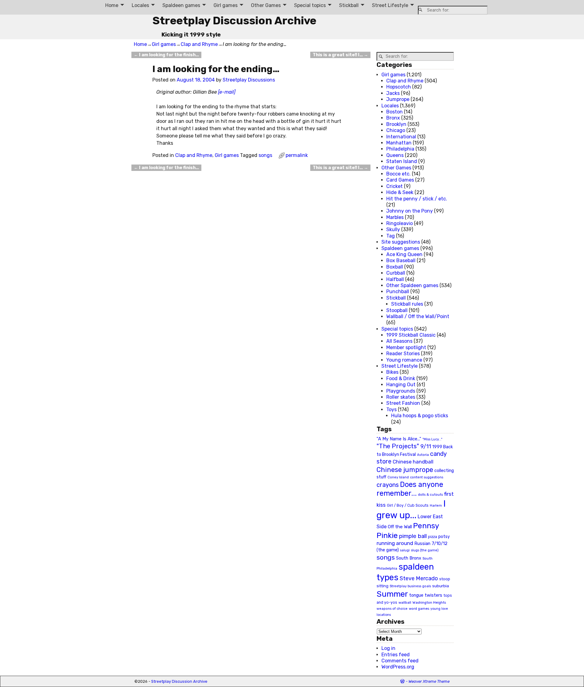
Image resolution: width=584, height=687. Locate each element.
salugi (405, 550)
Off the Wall (400, 526)
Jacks (393, 93)
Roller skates (400, 397)
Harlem (436, 506)
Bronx (393, 118)
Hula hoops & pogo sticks (419, 415)
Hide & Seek (399, 192)
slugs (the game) (425, 550)
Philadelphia (400, 149)
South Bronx (408, 558)
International (401, 137)
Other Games (266, 5)
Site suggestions (400, 242)
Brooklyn (396, 124)
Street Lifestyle (390, 5)
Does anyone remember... (410, 489)
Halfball (395, 279)
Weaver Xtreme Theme (429, 681)
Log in (388, 648)
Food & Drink (400, 378)
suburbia (440, 585)
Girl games (226, 5)
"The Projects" (398, 446)
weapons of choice (392, 609)
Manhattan (399, 143)
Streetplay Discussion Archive (234, 20)
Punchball (397, 291)
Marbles (395, 217)
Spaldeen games (181, 5)
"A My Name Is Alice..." (399, 439)
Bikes (392, 372)
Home (111, 5)
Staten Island (401, 161)
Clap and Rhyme (199, 44)
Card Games (400, 180)
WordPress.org (397, 667)
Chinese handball (413, 462)
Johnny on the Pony (409, 211)
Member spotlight (406, 347)
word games (419, 608)
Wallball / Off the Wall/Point (417, 316)
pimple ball (413, 536)
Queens (395, 155)
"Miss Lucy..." (432, 439)
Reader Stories (403, 353)
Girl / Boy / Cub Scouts (408, 505)
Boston (394, 112)
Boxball (394, 267)
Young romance (404, 360)
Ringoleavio (399, 223)
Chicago (395, 130)
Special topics (310, 5)
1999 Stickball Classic (411, 335)
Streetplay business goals (410, 586)
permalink (297, 155)
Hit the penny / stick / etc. (416, 199)
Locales (140, 5)
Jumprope (397, 99)
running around (395, 543)
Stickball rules (407, 304)
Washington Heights (429, 602)
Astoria (423, 455)
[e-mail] (226, 92)
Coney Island (398, 477)
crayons (388, 484)
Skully (393, 229)
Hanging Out (400, 384)
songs (265, 155)
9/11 (425, 446)
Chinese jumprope (405, 470)
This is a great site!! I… (340, 54)
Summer (392, 594)
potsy (444, 536)
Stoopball (397, 310)
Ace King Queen (404, 254)
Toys (391, 409)
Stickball (349, 5)
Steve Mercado (419, 578)
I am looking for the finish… (166, 54)
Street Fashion (403, 403)
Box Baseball (400, 260)
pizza (432, 537)
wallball (404, 602)
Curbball (395, 273)
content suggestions (426, 477)
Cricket (394, 186)
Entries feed (395, 655)
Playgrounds (400, 391)
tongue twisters (425, 595)
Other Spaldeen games (412, 285)
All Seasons (399, 341)
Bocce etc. (398, 174)
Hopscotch (398, 87)
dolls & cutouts (430, 494)
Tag (390, 236)
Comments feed (400, 661)
